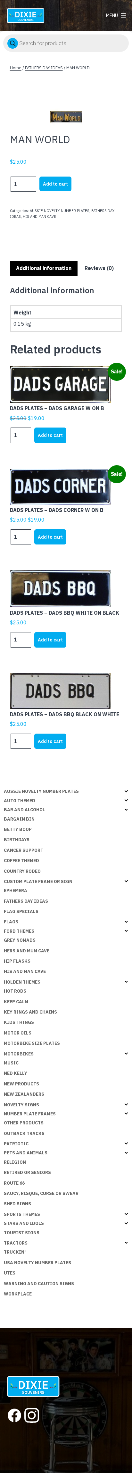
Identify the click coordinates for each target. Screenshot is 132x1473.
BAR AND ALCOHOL (24, 810)
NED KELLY (15, 1073)
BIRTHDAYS (16, 839)
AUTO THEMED (19, 801)
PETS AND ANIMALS (25, 1153)
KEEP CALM (16, 1002)
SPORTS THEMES (22, 1214)
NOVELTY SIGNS (21, 1105)
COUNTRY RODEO (22, 871)
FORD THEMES (19, 931)
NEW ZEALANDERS (24, 1094)
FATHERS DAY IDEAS (44, 68)
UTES (9, 1273)
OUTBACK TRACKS (24, 1133)
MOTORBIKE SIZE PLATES (32, 1043)
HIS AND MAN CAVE (39, 216)
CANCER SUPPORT (23, 850)
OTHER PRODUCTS (24, 1123)
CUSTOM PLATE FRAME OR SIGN (38, 881)
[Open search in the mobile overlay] (66, 43)
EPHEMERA (15, 890)
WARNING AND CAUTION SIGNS (39, 1283)
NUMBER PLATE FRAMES (30, 1114)
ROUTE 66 (14, 1183)
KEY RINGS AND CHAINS (30, 1012)
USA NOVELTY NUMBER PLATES (37, 1263)
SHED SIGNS (17, 1204)
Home (15, 68)
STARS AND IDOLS (24, 1223)
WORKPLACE (18, 1294)
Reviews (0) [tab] (99, 268)
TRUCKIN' (15, 1252)
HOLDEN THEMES (22, 982)
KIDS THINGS (19, 1022)
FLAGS (11, 922)
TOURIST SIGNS (21, 1233)
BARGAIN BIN (19, 819)
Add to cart (55, 184)
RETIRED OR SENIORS (27, 1172)
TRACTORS (16, 1243)
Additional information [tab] (43, 268)
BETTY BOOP (18, 829)
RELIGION (15, 1162)
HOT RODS (15, 991)
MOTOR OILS (17, 1033)
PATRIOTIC (16, 1144)
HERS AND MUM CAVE (26, 951)
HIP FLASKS (17, 961)
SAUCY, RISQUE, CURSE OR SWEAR (41, 1193)
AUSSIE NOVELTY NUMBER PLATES (59, 210)
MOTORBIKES (19, 1054)
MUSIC (11, 1063)
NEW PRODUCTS (21, 1084)
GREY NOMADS (20, 940)
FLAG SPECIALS (21, 911)
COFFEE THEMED (21, 860)
